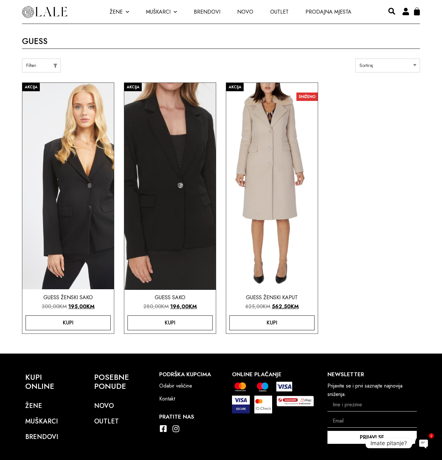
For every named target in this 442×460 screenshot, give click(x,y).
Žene (116, 12)
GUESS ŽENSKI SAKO (68, 297)
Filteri (31, 65)
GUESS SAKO (170, 297)
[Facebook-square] (163, 429)
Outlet (279, 12)
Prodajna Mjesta (328, 12)
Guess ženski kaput (272, 297)
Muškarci (158, 12)
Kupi (68, 322)
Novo (245, 12)
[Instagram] (176, 429)
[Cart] (417, 11)
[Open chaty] (424, 443)
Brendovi (207, 12)
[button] (391, 11)
